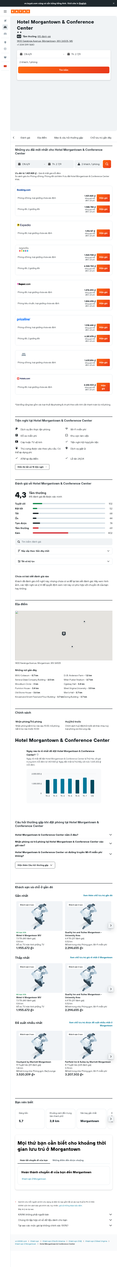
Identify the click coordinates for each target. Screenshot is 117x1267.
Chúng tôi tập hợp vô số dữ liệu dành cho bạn (42, 1219)
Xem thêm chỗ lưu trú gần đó (97, 895)
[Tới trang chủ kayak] (20, 11)
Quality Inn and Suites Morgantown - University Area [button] (83, 934)
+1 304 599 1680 (25, 44)
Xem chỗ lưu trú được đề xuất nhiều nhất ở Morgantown (90, 1024)
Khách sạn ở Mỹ (75, 1241)
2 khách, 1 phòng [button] (28, 62)
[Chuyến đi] (5, 57)
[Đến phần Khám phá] (5, 42)
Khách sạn (34, 1241)
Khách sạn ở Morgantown (34, 1178)
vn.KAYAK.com (21, 1241)
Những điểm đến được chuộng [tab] (68, 1160)
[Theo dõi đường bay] (5, 49)
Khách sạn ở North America (54, 1241)
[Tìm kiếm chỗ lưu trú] (5, 27)
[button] (113, 3)
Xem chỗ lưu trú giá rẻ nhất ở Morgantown (91, 957)
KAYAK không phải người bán (33, 1214)
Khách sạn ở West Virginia (96, 1241)
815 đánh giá (44, 36)
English (82, 3)
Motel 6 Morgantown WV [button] (28, 935)
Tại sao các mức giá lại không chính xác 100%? (43, 1225)
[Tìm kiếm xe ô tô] (5, 34)
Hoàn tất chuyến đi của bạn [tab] (34, 1160)
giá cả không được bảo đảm (70, 1205)
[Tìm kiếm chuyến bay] (5, 21)
